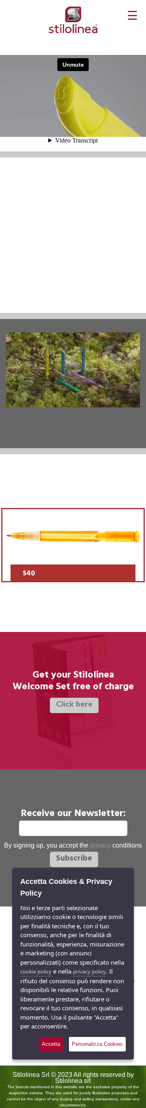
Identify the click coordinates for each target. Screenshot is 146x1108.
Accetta (51, 1044)
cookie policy (36, 971)
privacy (100, 845)
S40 (29, 574)
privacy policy (89, 971)
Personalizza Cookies (97, 1044)
